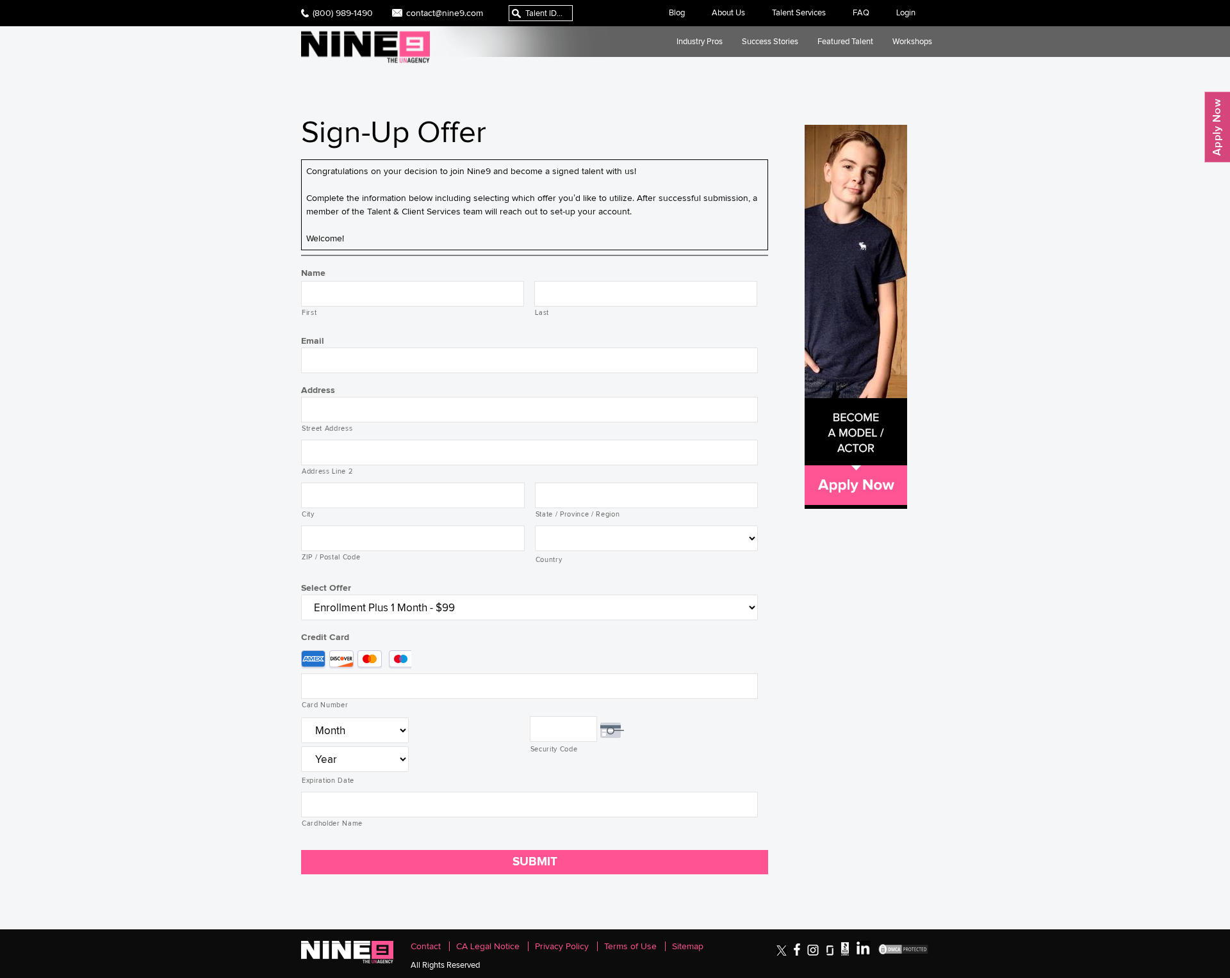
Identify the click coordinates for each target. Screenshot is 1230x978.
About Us (728, 12)
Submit (534, 861)
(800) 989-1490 (343, 13)
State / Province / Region (578, 514)
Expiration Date (328, 780)
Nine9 (365, 47)
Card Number (325, 705)
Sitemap (687, 946)
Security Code (554, 749)
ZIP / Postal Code (331, 557)
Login (905, 12)
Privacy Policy (562, 946)
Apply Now (1217, 127)
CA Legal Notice (488, 946)
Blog (677, 12)
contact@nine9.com (444, 13)
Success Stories (770, 41)
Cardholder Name (332, 823)
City (308, 514)
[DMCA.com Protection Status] (903, 953)
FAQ (861, 12)
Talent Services (799, 12)
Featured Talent (845, 41)
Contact (426, 946)
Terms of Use (630, 946)
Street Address (327, 428)
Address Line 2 (327, 471)
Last (542, 312)
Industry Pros (699, 41)
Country (549, 559)
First (309, 312)
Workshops (912, 41)
